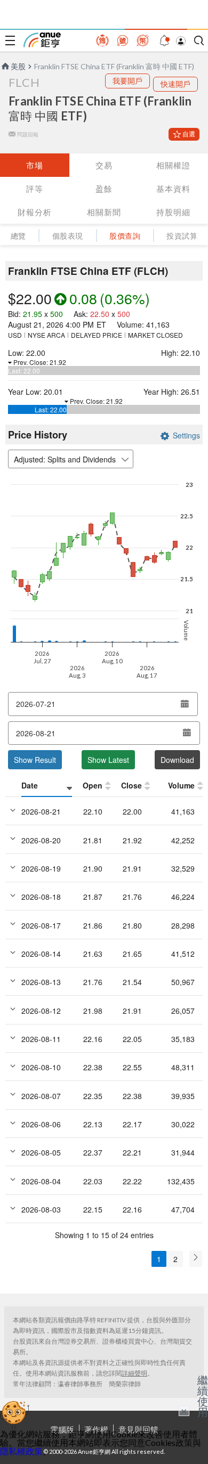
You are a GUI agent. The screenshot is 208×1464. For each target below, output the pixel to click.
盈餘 (104, 188)
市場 (34, 165)
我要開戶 (127, 80)
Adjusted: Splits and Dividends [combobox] (65, 459)
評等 (34, 188)
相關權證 (173, 165)
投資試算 (181, 235)
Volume (181, 785)
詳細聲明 (134, 1373)
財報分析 (35, 212)
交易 (104, 165)
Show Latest (108, 759)
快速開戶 (175, 83)
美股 (18, 66)
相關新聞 (104, 212)
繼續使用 (202, 1395)
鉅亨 (42, 40)
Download (177, 759)
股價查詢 (124, 235)
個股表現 (67, 235)
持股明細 (173, 212)
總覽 (18, 235)
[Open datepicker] (184, 704)
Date (29, 785)
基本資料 (173, 188)
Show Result (35, 759)
